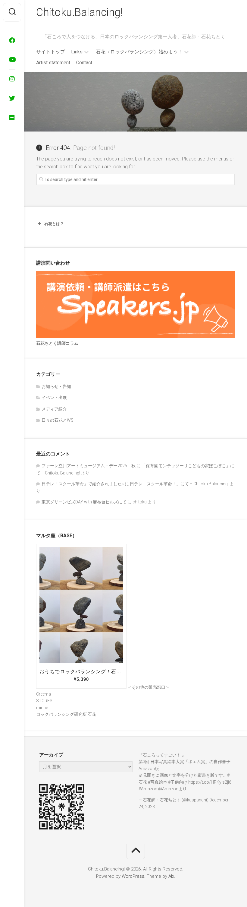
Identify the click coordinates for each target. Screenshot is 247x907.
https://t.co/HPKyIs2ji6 (209, 782)
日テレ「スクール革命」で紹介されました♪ (83, 483)
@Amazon (168, 788)
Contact (84, 62)
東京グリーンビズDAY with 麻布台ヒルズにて (84, 501)
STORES (44, 700)
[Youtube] (12, 59)
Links (77, 52)
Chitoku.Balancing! (79, 12)
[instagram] (12, 79)
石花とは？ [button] (54, 223)
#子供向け (177, 782)
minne (42, 707)
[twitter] (12, 98)
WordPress (133, 876)
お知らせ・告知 (56, 386)
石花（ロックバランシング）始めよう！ (139, 52)
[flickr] (12, 117)
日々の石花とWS (57, 420)
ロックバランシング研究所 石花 (66, 714)
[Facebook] (12, 40)
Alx (171, 876)
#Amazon (148, 788)
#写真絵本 (157, 782)
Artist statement (53, 62)
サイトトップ (50, 52)
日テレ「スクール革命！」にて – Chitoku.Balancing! (179, 483)
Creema (43, 694)
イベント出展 (54, 397)
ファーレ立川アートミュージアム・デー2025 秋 (89, 465)
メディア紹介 (54, 409)
